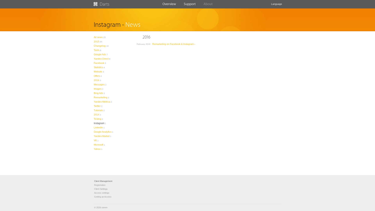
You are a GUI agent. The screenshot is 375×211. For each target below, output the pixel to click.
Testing (97, 119)
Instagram (99, 123)
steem (104, 207)
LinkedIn (98, 127)
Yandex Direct (101, 58)
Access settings (101, 193)
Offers (97, 76)
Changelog (100, 46)
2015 (96, 41)
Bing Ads (98, 93)
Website (98, 71)
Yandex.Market (102, 136)
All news (98, 37)
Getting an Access (103, 197)
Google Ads (100, 54)
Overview (169, 4)
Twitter (97, 106)
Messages (99, 84)
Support (190, 4)
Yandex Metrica (102, 101)
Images (98, 89)
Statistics (98, 67)
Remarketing (100, 97)
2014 (96, 114)
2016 (96, 80)
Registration (99, 185)
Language (276, 4)
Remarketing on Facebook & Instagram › (173, 44)
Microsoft (98, 144)
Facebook (99, 63)
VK (95, 140)
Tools (96, 50)
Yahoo (97, 149)
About (208, 4)
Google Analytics (103, 132)
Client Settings (101, 189)
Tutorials (98, 110)
